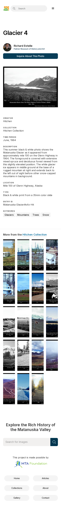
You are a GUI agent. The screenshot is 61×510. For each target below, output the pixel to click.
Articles (45, 478)
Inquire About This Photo (30, 56)
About (45, 488)
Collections (16, 488)
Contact (45, 498)
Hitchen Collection (35, 234)
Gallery (16, 498)
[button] (53, 8)
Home (17, 478)
